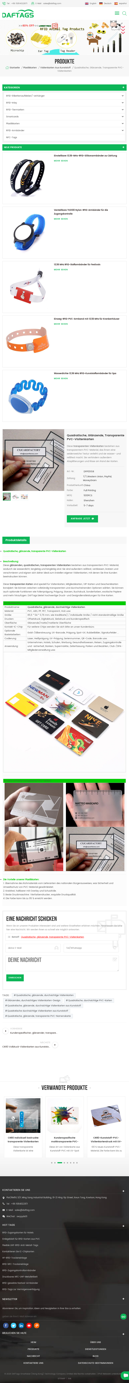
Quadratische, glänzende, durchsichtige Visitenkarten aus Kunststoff (44, 1005)
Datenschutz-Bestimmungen (95, 1363)
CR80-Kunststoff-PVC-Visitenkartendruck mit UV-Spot (64, 1140)
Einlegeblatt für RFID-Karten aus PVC (21, 1239)
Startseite (15, 67)
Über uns (95, 1342)
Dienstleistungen (95, 1349)
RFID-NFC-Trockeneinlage (15, 1264)
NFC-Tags (11, 137)
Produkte (33, 1349)
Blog (95, 1356)
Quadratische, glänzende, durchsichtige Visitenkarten (45, 995)
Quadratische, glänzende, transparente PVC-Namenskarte (39, 1016)
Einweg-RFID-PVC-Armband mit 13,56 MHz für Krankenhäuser (86, 319)
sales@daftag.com (25, 1210)
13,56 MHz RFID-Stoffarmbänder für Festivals (77, 264)
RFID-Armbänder (15, 130)
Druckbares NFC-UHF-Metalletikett (20, 1277)
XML (69, 1378)
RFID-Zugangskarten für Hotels (18, 1232)
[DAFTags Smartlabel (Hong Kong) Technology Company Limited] (18, 13)
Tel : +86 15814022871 (17, 3)
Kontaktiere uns (33, 1363)
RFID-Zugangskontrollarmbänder (19, 1270)
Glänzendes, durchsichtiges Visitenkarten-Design (33, 1000)
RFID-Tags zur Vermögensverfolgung (21, 1289)
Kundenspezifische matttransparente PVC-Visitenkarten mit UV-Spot (23, 1140)
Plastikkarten (30, 67)
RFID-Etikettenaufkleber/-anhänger (25, 96)
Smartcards (12, 116)
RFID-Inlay (11, 103)
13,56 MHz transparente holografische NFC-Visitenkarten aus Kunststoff (106, 1140)
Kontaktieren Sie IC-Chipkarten (18, 1251)
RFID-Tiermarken (15, 110)
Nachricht (33, 1356)
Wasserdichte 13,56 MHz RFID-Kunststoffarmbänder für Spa (85, 373)
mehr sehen (61, 160)
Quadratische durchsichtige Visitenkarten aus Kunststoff (37, 1011)
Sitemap (61, 1378)
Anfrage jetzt (80, 518)
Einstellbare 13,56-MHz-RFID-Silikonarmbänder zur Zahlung (85, 156)
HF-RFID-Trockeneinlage (14, 1258)
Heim (33, 1342)
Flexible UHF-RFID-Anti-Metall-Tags (20, 1245)
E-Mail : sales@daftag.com (48, 3)
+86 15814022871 (19, 1204)
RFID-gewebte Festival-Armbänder (20, 1283)
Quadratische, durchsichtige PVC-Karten (90, 1000)
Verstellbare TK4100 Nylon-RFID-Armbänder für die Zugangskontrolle (81, 212)
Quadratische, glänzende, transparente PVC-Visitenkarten (52, 937)
